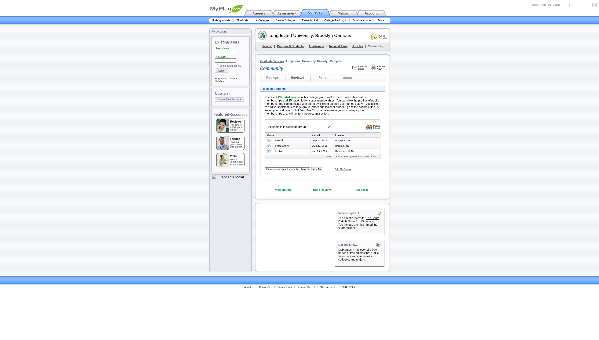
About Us (546, 5)
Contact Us (265, 287)
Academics (316, 46)
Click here (220, 81)
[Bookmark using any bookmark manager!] (230, 179)
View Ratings (283, 190)
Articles (357, 46)
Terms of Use (304, 287)
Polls (322, 78)
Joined (316, 135)
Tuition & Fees (338, 46)
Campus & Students (290, 46)
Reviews (297, 78)
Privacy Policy (285, 287)
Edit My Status (343, 169)
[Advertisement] (295, 237)
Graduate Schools (272, 61)
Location (340, 135)
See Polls (361, 190)
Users (270, 135)
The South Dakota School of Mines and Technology (358, 221)
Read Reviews (322, 190)
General (267, 46)
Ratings (272, 78)
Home (535, 5)
